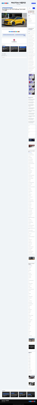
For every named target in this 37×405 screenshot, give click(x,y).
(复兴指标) (29, 358)
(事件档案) (29, 361)
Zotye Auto (29, 245)
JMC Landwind (29, 204)
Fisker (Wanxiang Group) (30, 280)
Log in (29, 17)
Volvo (28, 334)
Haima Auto (29, 188)
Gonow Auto (29, 185)
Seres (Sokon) (29, 219)
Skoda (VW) (29, 325)
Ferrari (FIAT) (29, 277)
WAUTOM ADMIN (30, 370)
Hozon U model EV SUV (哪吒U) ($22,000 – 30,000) (5, 48)
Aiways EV (29, 156)
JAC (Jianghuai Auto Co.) (31, 201)
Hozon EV (29, 192)
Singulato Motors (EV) (30, 222)
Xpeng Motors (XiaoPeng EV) (31, 236)
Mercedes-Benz (30, 309)
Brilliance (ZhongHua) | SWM (31, 163)
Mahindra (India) (30, 302)
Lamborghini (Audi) (30, 296)
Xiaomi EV (29, 235)
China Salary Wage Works (31, 62)
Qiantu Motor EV (30, 214)
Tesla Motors (29, 331)
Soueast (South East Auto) (31, 225)
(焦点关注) (29, 354)
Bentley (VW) (29, 270)
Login (4, 55)
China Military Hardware (30, 45)
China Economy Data (30, 42)
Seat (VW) (29, 322)
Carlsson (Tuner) (30, 274)
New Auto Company (30, 153)
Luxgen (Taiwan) (30, 211)
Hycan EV (29, 198)
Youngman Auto (30, 239)
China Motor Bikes (30, 252)
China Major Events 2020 (31, 68)
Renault (29, 318)
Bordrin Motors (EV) (30, 160)
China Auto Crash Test (30, 39)
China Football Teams (30, 58)
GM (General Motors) (30, 283)
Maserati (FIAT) (30, 305)
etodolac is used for (30, 110)
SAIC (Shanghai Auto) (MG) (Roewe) (22, 47)
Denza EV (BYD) (30, 172)
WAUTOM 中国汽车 (18, 3)
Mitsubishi (29, 312)
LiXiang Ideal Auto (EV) (30, 208)
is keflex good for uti (30, 115)
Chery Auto (29, 169)
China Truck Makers (30, 248)
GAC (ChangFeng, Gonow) (31, 182)
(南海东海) (29, 364)
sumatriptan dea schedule (31, 107)
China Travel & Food (30, 65)
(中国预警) (29, 367)
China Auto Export (30, 36)
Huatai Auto (29, 195)
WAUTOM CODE (30, 371)
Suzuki (29, 328)
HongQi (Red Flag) (30, 191)
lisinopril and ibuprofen (30, 118)
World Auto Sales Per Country (31, 55)
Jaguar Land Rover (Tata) (31, 289)
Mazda (29, 306)
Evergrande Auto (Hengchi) (31, 175)
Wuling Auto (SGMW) (30, 230)
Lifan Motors (29, 207)
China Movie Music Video (31, 61)
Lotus (29, 299)
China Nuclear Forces (30, 46)
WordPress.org (29, 21)
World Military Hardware (30, 52)
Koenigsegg (29, 293)
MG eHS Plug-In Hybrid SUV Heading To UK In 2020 (8, 34)
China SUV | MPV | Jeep (30, 251)
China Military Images (30, 49)
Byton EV (29, 166)
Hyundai (29, 286)
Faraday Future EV (30, 176)
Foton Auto (29, 179)
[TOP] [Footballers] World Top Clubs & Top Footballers (31, 106)
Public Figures (29, 71)
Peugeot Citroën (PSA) (30, 315)
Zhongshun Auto (30, 242)
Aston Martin (29, 267)
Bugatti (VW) (29, 273)
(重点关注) (29, 355)
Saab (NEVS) (29, 321)
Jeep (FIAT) (29, 290)
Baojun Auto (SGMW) (30, 159)
